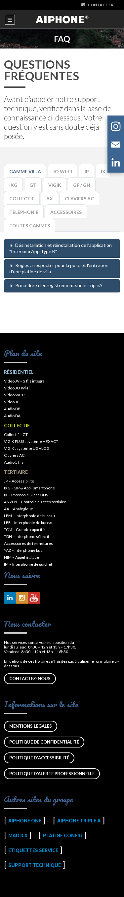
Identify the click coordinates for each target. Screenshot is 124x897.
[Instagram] (116, 127)
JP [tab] (86, 171)
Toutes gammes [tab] (29, 225)
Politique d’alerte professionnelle (52, 773)
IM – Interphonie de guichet (28, 564)
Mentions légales (30, 726)
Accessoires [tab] (66, 212)
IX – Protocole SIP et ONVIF (28, 494)
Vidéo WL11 (15, 394)
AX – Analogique (18, 508)
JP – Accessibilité (19, 481)
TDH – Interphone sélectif (26, 536)
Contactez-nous (30, 678)
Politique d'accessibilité (39, 757)
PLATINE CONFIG (62, 835)
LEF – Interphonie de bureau (29, 522)
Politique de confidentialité (44, 742)
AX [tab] (49, 198)
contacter (100, 4)
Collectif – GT (16, 434)
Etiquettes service (33, 850)
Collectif (17, 425)
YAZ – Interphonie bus (23, 550)
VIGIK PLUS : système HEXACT (31, 441)
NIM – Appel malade (21, 557)
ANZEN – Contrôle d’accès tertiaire (35, 501)
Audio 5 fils (13, 462)
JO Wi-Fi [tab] (62, 171)
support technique (34, 865)
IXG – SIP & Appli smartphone (29, 487)
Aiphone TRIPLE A (79, 820)
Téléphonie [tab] (23, 212)
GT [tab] (32, 185)
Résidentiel (19, 372)
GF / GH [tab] (81, 185)
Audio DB (12, 408)
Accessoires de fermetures (28, 543)
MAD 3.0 (17, 835)
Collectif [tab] (21, 198)
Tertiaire (16, 472)
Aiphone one (24, 820)
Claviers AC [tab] (79, 198)
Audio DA (12, 415)
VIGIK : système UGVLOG (27, 448)
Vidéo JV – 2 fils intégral (25, 381)
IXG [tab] (13, 185)
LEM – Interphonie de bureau (29, 515)
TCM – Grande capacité (24, 529)
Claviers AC (14, 455)
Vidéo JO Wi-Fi (17, 387)
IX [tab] (103, 171)
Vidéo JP (11, 401)
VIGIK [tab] (54, 185)
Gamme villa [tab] (25, 171)
